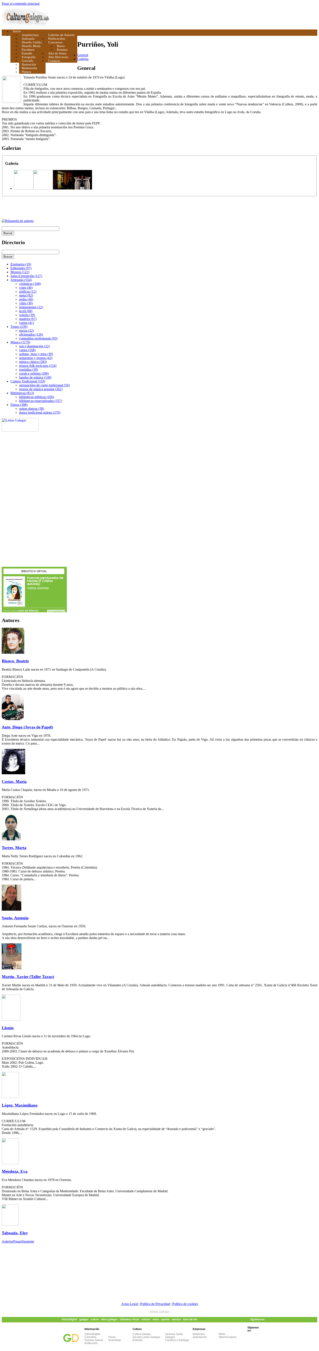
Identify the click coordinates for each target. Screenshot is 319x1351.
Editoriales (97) (20, 268)
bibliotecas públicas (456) (36, 397)
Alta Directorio (58, 57)
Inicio (17, 31)
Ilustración (29, 64)
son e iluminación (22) (34, 346)
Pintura (26, 72)
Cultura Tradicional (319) (27, 381)
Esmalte (27, 53)
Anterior (7, 1241)
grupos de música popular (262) (40, 389)
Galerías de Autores (61, 35)
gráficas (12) (27, 291)
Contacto (54, 60)
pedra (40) (26, 299)
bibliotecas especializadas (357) (40, 401)
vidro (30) (26, 303)
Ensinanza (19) (20, 264)
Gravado (27, 60)
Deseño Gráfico (32, 42)
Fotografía (29, 57)
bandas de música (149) (35, 377)
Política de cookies (185, 1304)
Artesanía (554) (21, 280)
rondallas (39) (28, 369)
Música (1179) (20, 342)
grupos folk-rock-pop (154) (37, 366)
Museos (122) (19, 272)
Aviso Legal (129, 1304)
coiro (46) (26, 287)
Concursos (55, 42)
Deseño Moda (31, 46)
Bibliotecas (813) (22, 393)
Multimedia (29, 68)
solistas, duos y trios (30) (36, 354)
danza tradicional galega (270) (39, 412)
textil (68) (25, 311)
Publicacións (56, 38)
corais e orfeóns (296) (34, 373)
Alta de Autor (57, 53)
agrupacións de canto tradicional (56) (44, 385)
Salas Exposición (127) (26, 276)
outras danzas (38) (31, 408)
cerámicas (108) (30, 284)
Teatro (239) (18, 326)
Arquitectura (30, 35)
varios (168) (27, 350)
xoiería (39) (27, 315)
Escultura (28, 49)
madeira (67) (27, 319)
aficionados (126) (31, 334)
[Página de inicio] (26, 26)
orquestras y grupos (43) (35, 358)
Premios (62, 49)
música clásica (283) (33, 362)
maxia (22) (26, 330)
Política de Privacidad (155, 1304)
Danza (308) (19, 405)
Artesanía (28, 38)
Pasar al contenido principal (20, 3)
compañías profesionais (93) (38, 338)
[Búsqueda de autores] (18, 221)
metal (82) (26, 295)
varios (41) (26, 323)
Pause (17, 1241)
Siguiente (27, 1241)
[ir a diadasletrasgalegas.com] (20, 430)
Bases (61, 46)
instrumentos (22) (31, 307)
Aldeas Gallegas (160, 1311)
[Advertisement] (52, 208)
